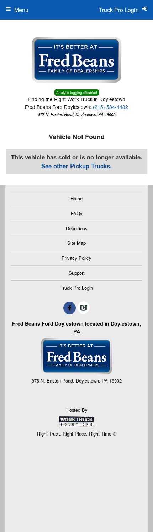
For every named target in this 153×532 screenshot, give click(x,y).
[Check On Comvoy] (83, 307)
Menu (21, 10)
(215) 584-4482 (110, 106)
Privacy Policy (76, 257)
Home (76, 198)
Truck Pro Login (76, 287)
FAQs (77, 213)
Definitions (77, 228)
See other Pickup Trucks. (76, 166)
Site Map (76, 242)
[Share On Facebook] (69, 307)
